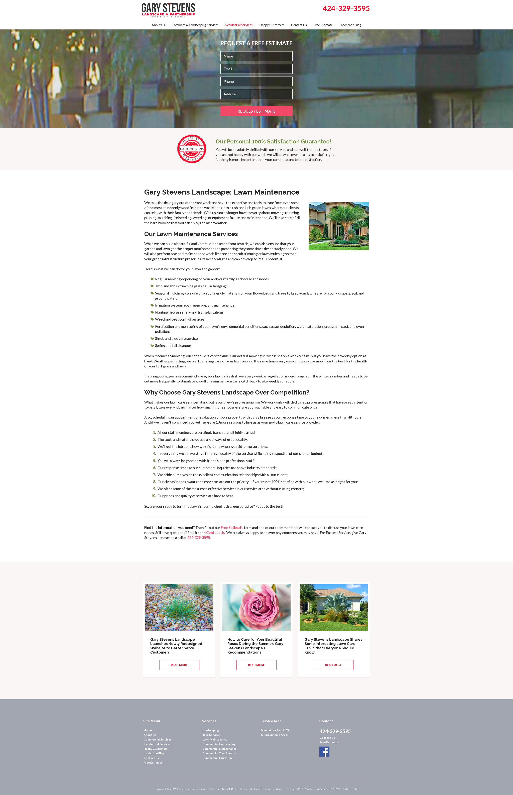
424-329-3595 (198, 537)
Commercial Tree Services (219, 753)
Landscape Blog (154, 753)
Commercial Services (157, 739)
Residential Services (157, 744)
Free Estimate (232, 527)
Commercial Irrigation (217, 758)
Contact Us (215, 532)
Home (148, 730)
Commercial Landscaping (218, 744)
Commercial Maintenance (219, 748)
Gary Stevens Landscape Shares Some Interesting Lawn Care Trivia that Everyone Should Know (333, 646)
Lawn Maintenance (214, 739)
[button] (179, 665)
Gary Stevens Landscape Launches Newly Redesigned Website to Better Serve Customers (176, 646)
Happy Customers (156, 748)
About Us (150, 734)
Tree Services (211, 734)
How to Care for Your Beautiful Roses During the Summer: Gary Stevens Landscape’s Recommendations (255, 646)
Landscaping (210, 730)
